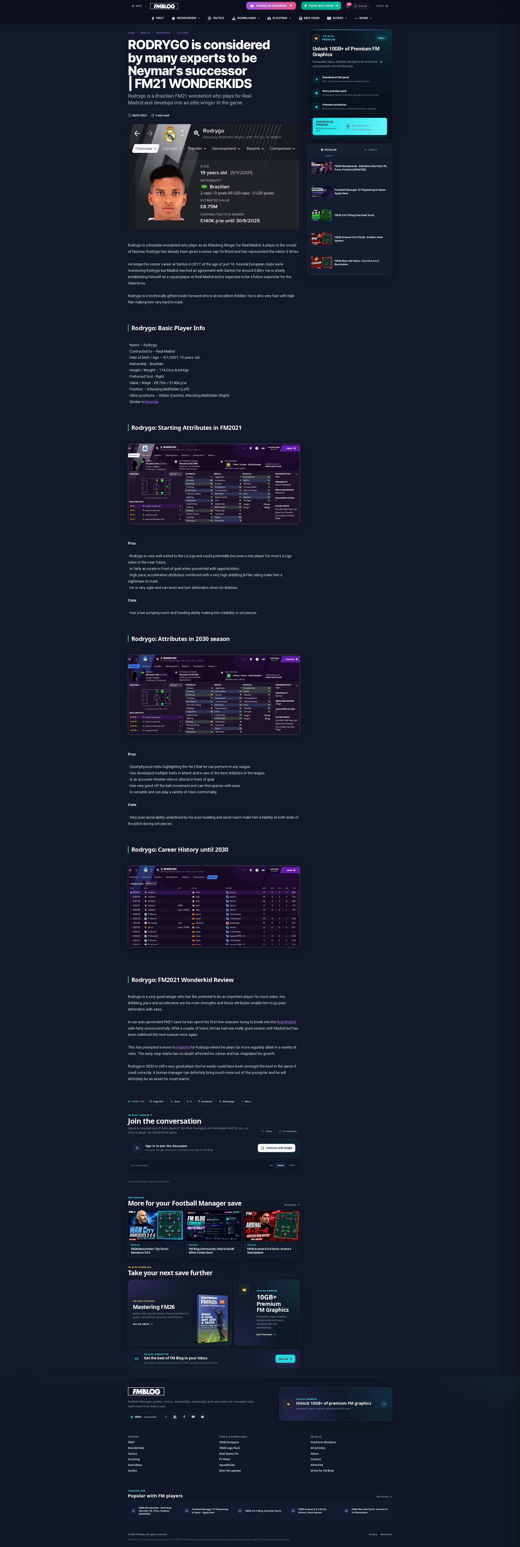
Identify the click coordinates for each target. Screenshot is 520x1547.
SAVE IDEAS (312, 18)
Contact (316, 1459)
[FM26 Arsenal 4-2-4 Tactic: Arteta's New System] (321, 239)
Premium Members (271, 5)
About (315, 1454)
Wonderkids (136, 1448)
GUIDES (338, 18)
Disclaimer (386, 1534)
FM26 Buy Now (321, 5)
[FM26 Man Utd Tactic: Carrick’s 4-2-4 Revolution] (321, 262)
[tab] (329, 150)
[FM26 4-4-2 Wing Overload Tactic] (321, 215)
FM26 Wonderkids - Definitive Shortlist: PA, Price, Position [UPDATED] (360, 167)
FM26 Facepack (229, 1442)
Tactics (132, 1454)
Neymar (151, 402)
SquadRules (227, 1465)
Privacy (373, 1534)
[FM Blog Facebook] (184, 1417)
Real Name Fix (228, 1454)
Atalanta (182, 1047)
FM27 (160, 18)
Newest (280, 1165)
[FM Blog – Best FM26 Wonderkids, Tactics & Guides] (164, 6)
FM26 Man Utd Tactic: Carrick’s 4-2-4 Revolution (356, 262)
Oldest (292, 1165)
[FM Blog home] (200, 1391)
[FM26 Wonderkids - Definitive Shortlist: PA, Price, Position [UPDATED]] (321, 168)
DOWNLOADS (246, 18)
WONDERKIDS (186, 18)
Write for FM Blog (322, 1470)
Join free (283, 1358)
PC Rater (225, 1459)
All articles (290, 1204)
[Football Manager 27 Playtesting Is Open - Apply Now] (321, 191)
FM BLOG (145, 33)
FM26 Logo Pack (229, 1448)
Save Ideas (135, 1465)
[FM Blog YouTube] (193, 1417)
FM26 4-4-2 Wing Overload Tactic (354, 215)
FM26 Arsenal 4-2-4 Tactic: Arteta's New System (358, 238)
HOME (131, 33)
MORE (363, 18)
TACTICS (218, 18)
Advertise (317, 1465)
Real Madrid (286, 1022)
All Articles (318, 1448)
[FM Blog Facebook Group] (175, 1417)
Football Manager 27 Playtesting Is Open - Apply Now (360, 191)
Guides (132, 1470)
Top (271, 1165)
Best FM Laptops (230, 1470)
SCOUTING (280, 18)
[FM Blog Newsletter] (202, 1417)
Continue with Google (279, 1147)
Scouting (134, 1459)
